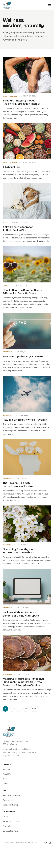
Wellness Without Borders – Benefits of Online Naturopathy (21, 614)
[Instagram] (50, 842)
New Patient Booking (11, 795)
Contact (6, 783)
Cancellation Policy (11, 831)
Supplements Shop (10, 805)
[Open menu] (49, 5)
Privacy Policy (8, 826)
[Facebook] (45, 842)
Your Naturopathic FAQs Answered (23, 356)
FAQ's (5, 816)
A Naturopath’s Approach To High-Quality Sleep (18, 228)
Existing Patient (27, 451)
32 (26, 709)
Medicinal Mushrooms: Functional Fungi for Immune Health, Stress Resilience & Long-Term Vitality (23, 682)
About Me (7, 774)
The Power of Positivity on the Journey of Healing (18, 484)
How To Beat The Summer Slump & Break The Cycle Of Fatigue (22, 291)
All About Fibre (11, 167)
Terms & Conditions (11, 821)
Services (6, 769)
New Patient (27, 439)
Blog (5, 779)
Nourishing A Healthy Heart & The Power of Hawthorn (19, 551)
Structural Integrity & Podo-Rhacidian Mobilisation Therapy (22, 102)
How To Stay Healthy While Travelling (25, 419)
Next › (34, 709)
